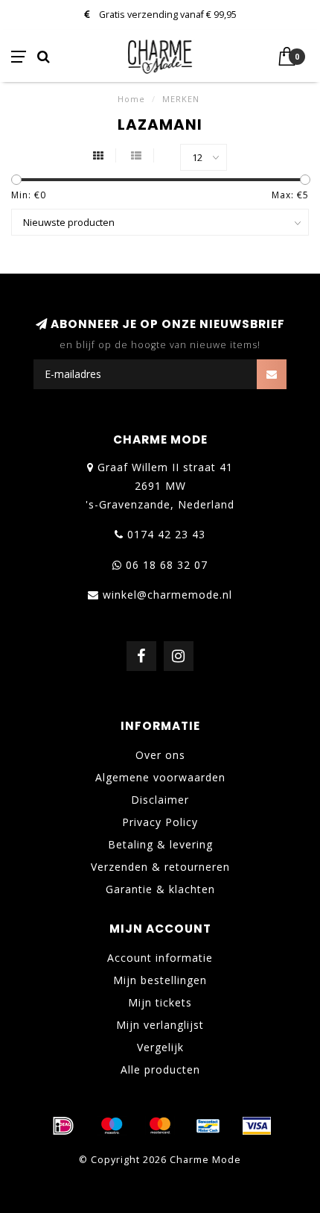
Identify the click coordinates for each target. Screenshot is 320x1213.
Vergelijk (160, 1047)
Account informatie (160, 958)
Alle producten (160, 1069)
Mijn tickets (160, 1002)
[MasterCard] (160, 1126)
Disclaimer (160, 800)
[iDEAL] (63, 1126)
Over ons (160, 755)
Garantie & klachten (160, 889)
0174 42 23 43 (166, 534)
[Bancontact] (208, 1126)
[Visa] (256, 1126)
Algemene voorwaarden (160, 777)
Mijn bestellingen (160, 980)
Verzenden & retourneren (160, 867)
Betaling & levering (160, 844)
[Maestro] (111, 1126)
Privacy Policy (160, 822)
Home (131, 98)
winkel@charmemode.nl (167, 594)
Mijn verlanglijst (160, 1025)
